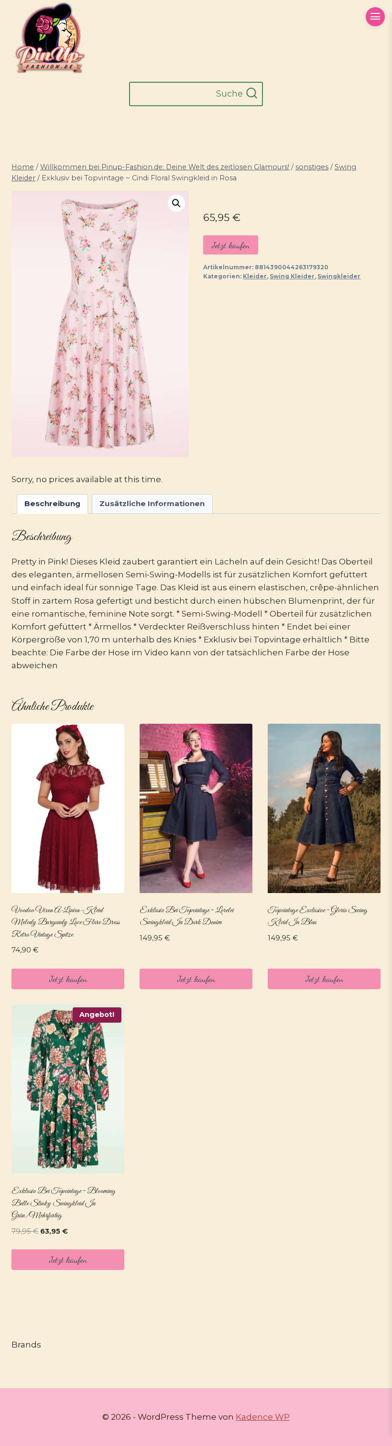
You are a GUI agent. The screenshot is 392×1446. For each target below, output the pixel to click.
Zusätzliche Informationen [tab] (152, 503)
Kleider (255, 276)
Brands (26, 1344)
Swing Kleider (292, 276)
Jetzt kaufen (231, 245)
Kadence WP (263, 1417)
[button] (176, 203)
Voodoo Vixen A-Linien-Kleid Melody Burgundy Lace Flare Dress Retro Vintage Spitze (65, 922)
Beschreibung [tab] (52, 503)
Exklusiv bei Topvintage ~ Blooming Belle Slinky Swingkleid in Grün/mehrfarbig (63, 1203)
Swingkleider (338, 276)
